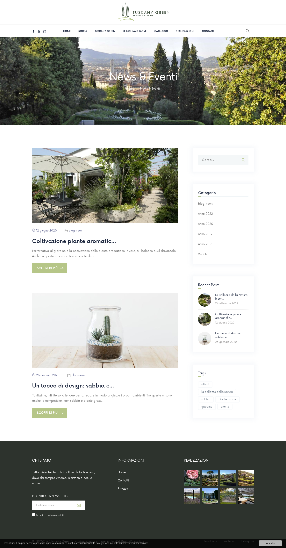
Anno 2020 (205, 224)
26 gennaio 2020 (48, 375)
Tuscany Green (105, 31)
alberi (205, 384)
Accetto (270, 543)
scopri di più (47, 268)
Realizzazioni (185, 31)
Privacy (123, 489)
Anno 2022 (205, 214)
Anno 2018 (205, 244)
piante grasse (227, 399)
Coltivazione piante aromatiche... (228, 316)
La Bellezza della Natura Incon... (231, 296)
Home (67, 31)
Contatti (208, 31)
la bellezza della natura (217, 392)
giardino (206, 406)
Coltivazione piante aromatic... (74, 241)
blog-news (75, 230)
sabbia (205, 399)
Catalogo (161, 31)
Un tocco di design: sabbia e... (73, 386)
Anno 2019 (205, 234)
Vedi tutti (204, 254)
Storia (82, 31)
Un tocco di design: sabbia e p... (228, 335)
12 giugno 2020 (46, 230)
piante (225, 406)
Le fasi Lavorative (135, 31)
